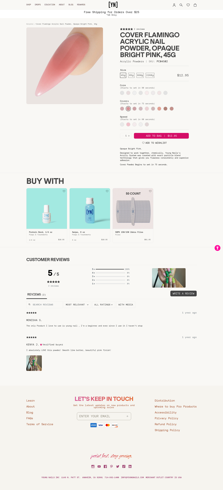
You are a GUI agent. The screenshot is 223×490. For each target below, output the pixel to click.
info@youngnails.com (132, 477)
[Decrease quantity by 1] (123, 135)
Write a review (183, 293)
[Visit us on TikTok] (123, 466)
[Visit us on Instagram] (92, 466)
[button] (110, 269)
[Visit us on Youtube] (99, 466)
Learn (30, 400)
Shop (28, 5)
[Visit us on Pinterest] (111, 466)
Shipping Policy (167, 430)
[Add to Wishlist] (64, 191)
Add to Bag (161, 135)
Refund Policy (166, 424)
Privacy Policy (166, 418)
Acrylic (30, 24)
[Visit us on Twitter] (117, 466)
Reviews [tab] (36, 294)
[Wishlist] (188, 5)
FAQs (29, 418)
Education (50, 5)
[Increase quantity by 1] (129, 135)
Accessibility (166, 412)
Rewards (81, 5)
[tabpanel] (111, 338)
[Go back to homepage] (113, 5)
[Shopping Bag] (195, 5)
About (62, 5)
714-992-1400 (112, 477)
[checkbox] (125, 305)
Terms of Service (39, 424)
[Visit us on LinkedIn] (130, 466)
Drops (38, 5)
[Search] (181, 5)
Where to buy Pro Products (176, 406)
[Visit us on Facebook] (105, 466)
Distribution (165, 400)
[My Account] (174, 5)
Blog (71, 5)
